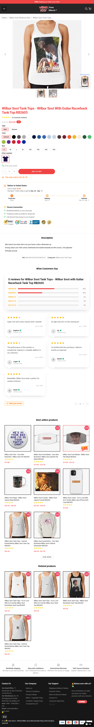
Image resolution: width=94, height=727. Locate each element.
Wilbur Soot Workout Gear (19, 18)
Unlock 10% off (5, 717)
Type (3, 126)
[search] (86, 8)
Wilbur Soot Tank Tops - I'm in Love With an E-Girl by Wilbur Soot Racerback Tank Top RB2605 (17, 603)
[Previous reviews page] (76, 404)
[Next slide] (88, 54)
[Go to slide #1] (41, 93)
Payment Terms (54, 691)
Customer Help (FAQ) (56, 701)
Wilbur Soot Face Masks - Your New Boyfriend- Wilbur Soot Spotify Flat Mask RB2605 (46, 457)
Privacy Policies (31, 695)
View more (47, 557)
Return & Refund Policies (57, 695)
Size (3, 146)
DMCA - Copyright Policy (34, 698)
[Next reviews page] (87, 404)
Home (4, 18)
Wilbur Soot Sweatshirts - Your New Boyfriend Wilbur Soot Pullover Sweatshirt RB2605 (46, 543)
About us (29, 688)
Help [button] (89, 724)
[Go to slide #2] (52, 93)
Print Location (7, 153)
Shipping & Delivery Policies (58, 688)
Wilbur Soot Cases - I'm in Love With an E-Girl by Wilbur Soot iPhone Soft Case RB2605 (75, 500)
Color (4, 133)
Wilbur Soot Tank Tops (42, 18)
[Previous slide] (5, 54)
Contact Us (53, 698)
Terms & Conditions (33, 691)
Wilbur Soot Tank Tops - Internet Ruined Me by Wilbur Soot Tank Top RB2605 (17, 543)
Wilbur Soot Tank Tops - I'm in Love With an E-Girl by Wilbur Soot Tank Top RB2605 (46, 603)
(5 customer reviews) (19, 117)
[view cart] (89, 8)
